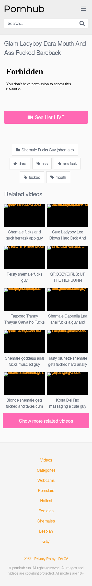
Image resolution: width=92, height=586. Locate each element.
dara (22, 163)
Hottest (46, 500)
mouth (60, 177)
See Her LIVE (49, 117)
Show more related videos (46, 420)
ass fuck (69, 163)
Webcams (46, 480)
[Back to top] (83, 575)
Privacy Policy (44, 558)
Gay (46, 541)
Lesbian (46, 531)
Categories (46, 470)
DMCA (63, 558)
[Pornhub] (24, 8)
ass (44, 163)
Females (46, 511)
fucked (34, 177)
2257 (27, 558)
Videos (46, 460)
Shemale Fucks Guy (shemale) (47, 150)
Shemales (46, 521)
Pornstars (46, 490)
